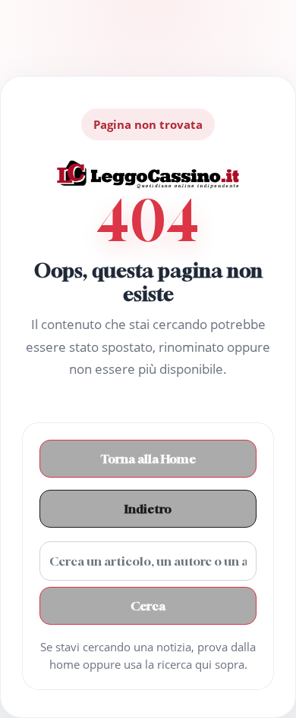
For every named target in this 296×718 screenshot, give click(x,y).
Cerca (148, 605)
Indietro (148, 508)
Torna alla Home (148, 458)
